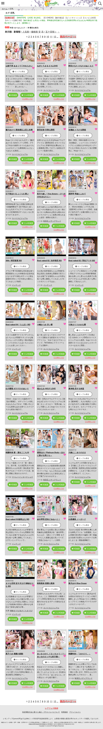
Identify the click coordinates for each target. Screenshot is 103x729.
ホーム (5, 8)
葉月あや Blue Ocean (77, 583)
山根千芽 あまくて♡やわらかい (19, 65)
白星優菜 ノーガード (77, 519)
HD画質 (13, 95)
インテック (16, 285)
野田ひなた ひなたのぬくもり (80, 65)
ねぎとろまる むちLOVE (47, 65)
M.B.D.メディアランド (52, 221)
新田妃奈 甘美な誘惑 (46, 129)
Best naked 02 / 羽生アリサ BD (81, 260)
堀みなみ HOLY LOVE (46, 388)
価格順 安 (36, 31)
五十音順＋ (51, 31)
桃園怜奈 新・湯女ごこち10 (17, 452)
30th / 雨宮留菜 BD (14, 260)
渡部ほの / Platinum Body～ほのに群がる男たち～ (51, 454)
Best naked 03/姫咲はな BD (17, 519)
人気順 (25, 31)
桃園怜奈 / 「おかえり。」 (79, 653)
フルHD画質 (28, 95)
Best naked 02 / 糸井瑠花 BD (49, 260)
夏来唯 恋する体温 (76, 388)
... (57, 36)
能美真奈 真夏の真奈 (46, 583)
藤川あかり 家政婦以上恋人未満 (19, 129)
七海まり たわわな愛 (77, 324)
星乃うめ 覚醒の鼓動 (14, 653)
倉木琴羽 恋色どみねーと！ (48, 519)
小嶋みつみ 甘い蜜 (45, 324)
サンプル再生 (19, 71)
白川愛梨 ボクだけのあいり (17, 388)
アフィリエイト (75, 712)
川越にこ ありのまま (77, 452)
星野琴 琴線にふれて (77, 193)
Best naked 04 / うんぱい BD (18, 324)
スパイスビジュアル (20, 90)
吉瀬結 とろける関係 (77, 129)
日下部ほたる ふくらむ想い (17, 193)
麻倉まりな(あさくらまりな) (21, 610)
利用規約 (64, 712)
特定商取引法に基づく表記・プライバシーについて (41, 712)
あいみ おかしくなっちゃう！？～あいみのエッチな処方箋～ (51, 655)
